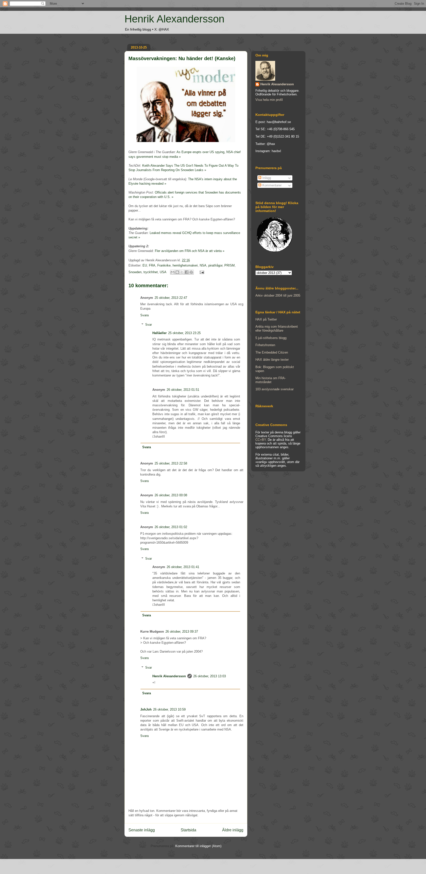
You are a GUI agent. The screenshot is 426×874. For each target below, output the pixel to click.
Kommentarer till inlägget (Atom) (198, 846)
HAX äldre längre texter (272, 359)
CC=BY (260, 440)
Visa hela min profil (269, 100)
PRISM (229, 265)
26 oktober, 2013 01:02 (171, 527)
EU (144, 265)
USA (163, 272)
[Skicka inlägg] (201, 272)
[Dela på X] (181, 272)
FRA (152, 265)
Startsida (188, 830)
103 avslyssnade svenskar (274, 389)
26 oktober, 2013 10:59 (169, 709)
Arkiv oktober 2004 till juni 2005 (277, 295)
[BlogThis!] (177, 272)
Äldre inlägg (232, 830)
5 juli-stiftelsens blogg (270, 338)
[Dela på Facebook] (186, 272)
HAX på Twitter (266, 319)
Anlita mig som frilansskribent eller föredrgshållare (276, 328)
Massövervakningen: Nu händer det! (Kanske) (181, 58)
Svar (148, 324)
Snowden (135, 272)
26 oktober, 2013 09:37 (181, 631)
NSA (203, 265)
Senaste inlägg (141, 830)
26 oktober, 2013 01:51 (183, 390)
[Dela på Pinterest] (191, 272)
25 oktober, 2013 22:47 (171, 298)
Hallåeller (159, 333)
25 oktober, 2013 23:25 (184, 333)
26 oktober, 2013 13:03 (209, 676)
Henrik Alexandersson (174, 19)
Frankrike (164, 265)
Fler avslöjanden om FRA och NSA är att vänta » (189, 251)
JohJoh (146, 709)
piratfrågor (215, 265)
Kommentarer (271, 185)
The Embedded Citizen (271, 352)
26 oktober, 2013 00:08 (171, 495)
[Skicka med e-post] (172, 272)
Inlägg (266, 178)
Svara (144, 315)
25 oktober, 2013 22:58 (171, 463)
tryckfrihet (150, 272)
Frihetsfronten (265, 345)
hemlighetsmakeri (185, 265)
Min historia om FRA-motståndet (270, 380)
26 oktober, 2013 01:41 (183, 567)
